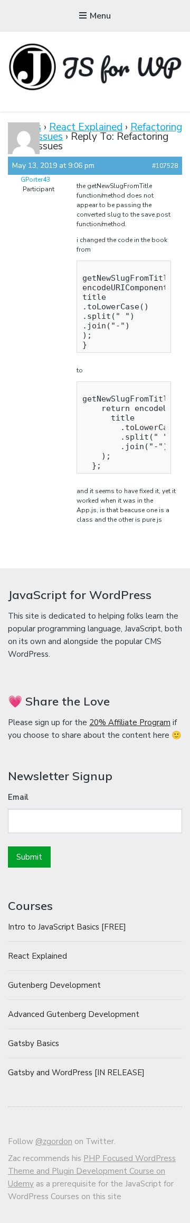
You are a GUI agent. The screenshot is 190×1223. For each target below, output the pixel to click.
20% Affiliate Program (129, 722)
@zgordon (53, 1141)
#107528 (165, 166)
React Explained (85, 127)
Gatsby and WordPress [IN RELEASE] (76, 1072)
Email (18, 797)
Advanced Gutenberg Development (73, 1014)
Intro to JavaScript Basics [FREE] (67, 927)
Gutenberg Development (54, 985)
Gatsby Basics (33, 1043)
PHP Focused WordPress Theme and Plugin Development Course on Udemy (92, 1171)
